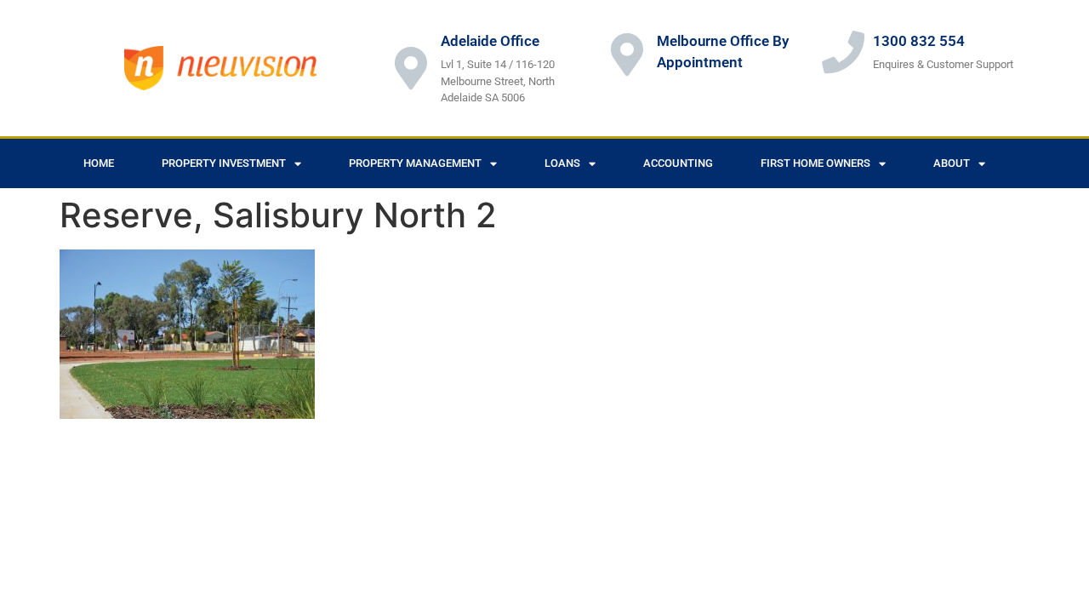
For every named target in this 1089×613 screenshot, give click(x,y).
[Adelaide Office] (411, 68)
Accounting (678, 163)
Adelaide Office (490, 40)
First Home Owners (815, 163)
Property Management (415, 163)
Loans (562, 163)
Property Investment (224, 163)
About (951, 163)
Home (98, 163)
